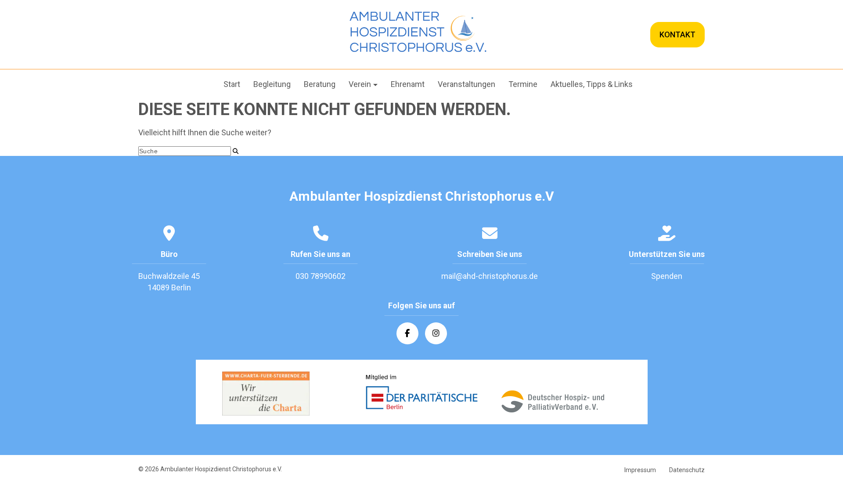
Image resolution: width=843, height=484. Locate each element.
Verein (360, 84)
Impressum (640, 469)
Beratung (319, 84)
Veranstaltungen (466, 84)
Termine (522, 84)
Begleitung (272, 84)
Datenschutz (687, 469)
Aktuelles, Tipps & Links (592, 84)
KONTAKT (677, 34)
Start (231, 84)
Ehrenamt (408, 84)
